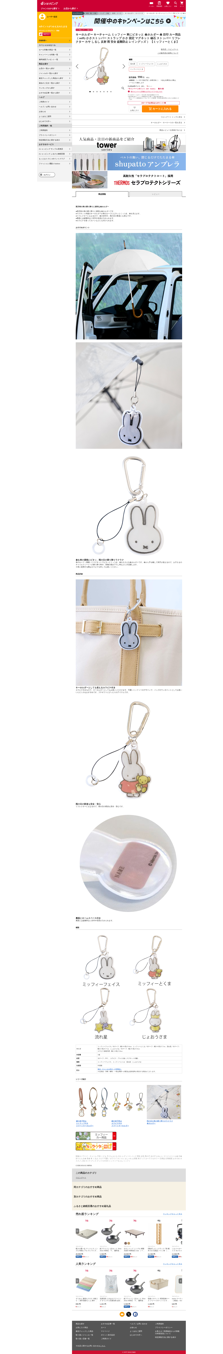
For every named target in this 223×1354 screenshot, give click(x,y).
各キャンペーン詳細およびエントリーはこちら (146, 91)
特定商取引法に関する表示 (49, 140)
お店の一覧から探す (47, 68)
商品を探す (80, 1324)
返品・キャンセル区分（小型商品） (110, 1069)
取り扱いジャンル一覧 (84, 1335)
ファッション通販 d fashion (49, 164)
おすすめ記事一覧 (108, 1324)
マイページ (105, 1331)
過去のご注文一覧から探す (49, 83)
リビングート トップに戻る (171, 117)
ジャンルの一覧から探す (48, 73)
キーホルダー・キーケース (134, 13)
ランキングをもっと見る (172, 1214)
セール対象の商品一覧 (47, 50)
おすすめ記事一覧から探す (49, 93)
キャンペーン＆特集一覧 (48, 55)
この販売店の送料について (167, 53)
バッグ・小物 (104, 13)
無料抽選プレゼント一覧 (48, 59)
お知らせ (42, 111)
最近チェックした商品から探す (51, 78)
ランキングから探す (47, 88)
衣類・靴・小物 (91, 13)
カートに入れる (160, 109)
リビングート (81, 1178)
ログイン (47, 175)
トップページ (77, 13)
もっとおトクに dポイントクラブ (52, 159)
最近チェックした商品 (84, 1331)
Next (180, 1231)
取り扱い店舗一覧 (83, 1339)
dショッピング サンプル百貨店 (51, 149)
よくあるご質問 (45, 116)
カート (103, 1327)
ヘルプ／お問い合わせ (47, 107)
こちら (102, 1346)
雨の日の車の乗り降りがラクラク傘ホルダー (160, 1122)
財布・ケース (116, 13)
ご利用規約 (43, 130)
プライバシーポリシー (47, 135)
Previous (77, 1231)
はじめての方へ (45, 121)
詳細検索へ (43, 40)
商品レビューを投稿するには (170, 130)
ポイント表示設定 (108, 1335)
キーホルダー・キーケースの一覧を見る (166, 123)
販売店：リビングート (169, 49)
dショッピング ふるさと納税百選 (52, 154)
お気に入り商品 (82, 1327)
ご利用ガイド (44, 102)
